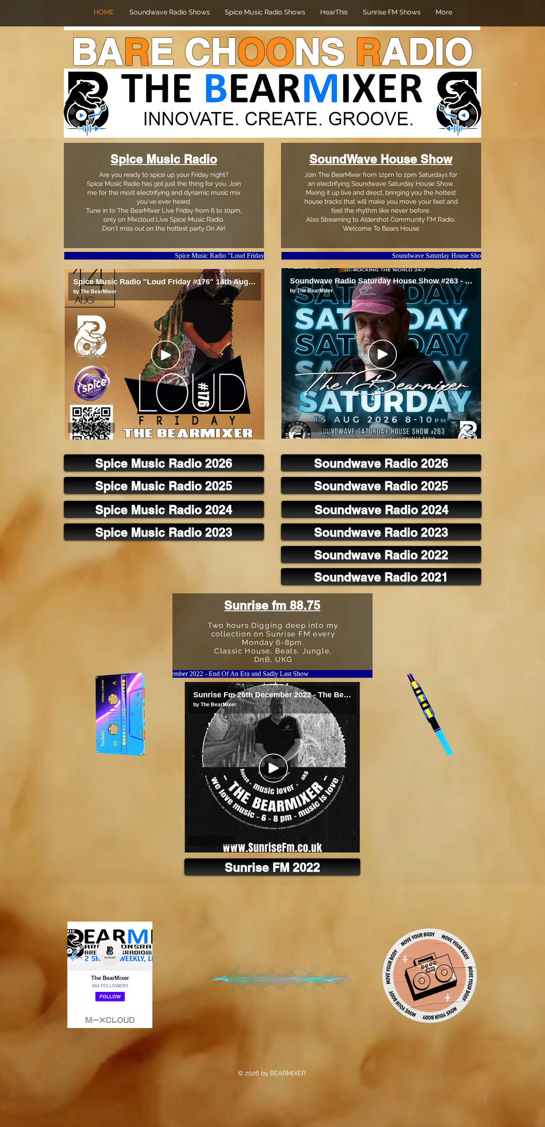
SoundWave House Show (381, 159)
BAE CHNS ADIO (272, 51)
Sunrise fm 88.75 (272, 605)
